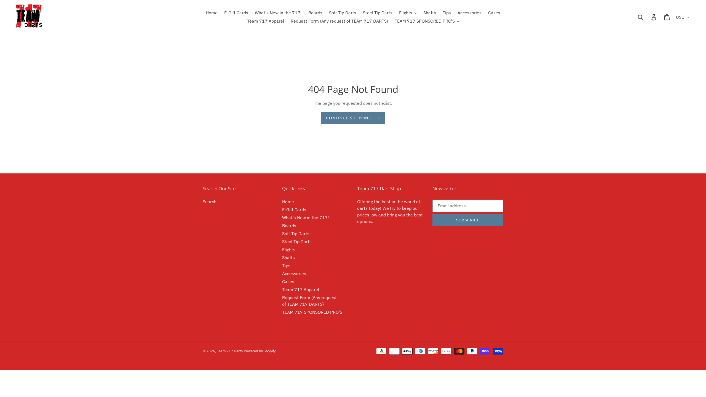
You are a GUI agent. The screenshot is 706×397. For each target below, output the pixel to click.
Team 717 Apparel (300, 289)
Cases (288, 281)
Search (209, 201)
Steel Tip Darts (297, 241)
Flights (288, 249)
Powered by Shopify (260, 351)
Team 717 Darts (230, 351)
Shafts (288, 257)
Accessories (294, 273)
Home (288, 201)
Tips (286, 265)
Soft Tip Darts (295, 233)
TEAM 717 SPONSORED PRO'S (312, 312)
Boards (289, 225)
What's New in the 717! (305, 217)
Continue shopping (348, 117)
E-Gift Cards (294, 209)
